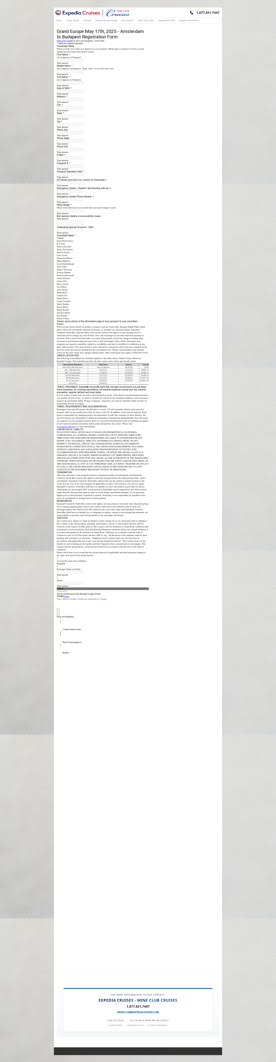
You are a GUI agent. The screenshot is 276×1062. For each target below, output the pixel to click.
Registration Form (166, 20)
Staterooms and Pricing (106, 20)
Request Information (189, 20)
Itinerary (87, 20)
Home (59, 20)
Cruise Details (72, 20)
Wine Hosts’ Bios (146, 20)
